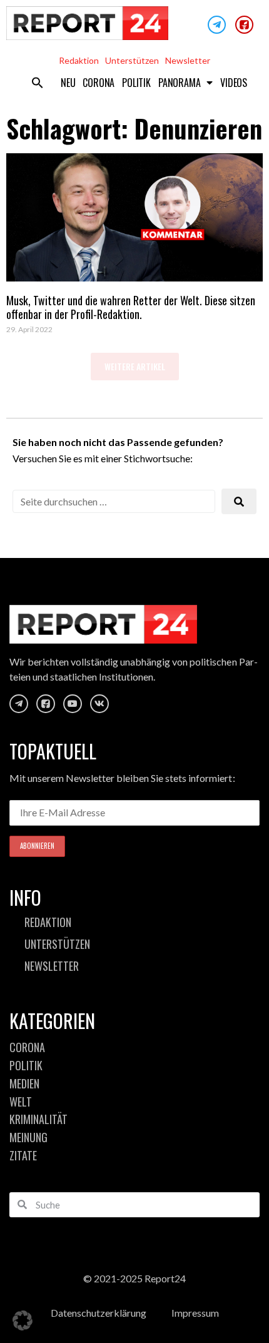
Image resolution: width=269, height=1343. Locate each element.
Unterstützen (132, 60)
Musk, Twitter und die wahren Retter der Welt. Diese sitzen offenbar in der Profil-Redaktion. (130, 307)
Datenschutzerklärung (98, 1313)
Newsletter (187, 60)
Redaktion (79, 60)
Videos (233, 82)
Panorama (179, 82)
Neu (68, 82)
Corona (98, 82)
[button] (37, 82)
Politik (136, 82)
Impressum (195, 1313)
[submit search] (238, 501)
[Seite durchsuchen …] (114, 501)
